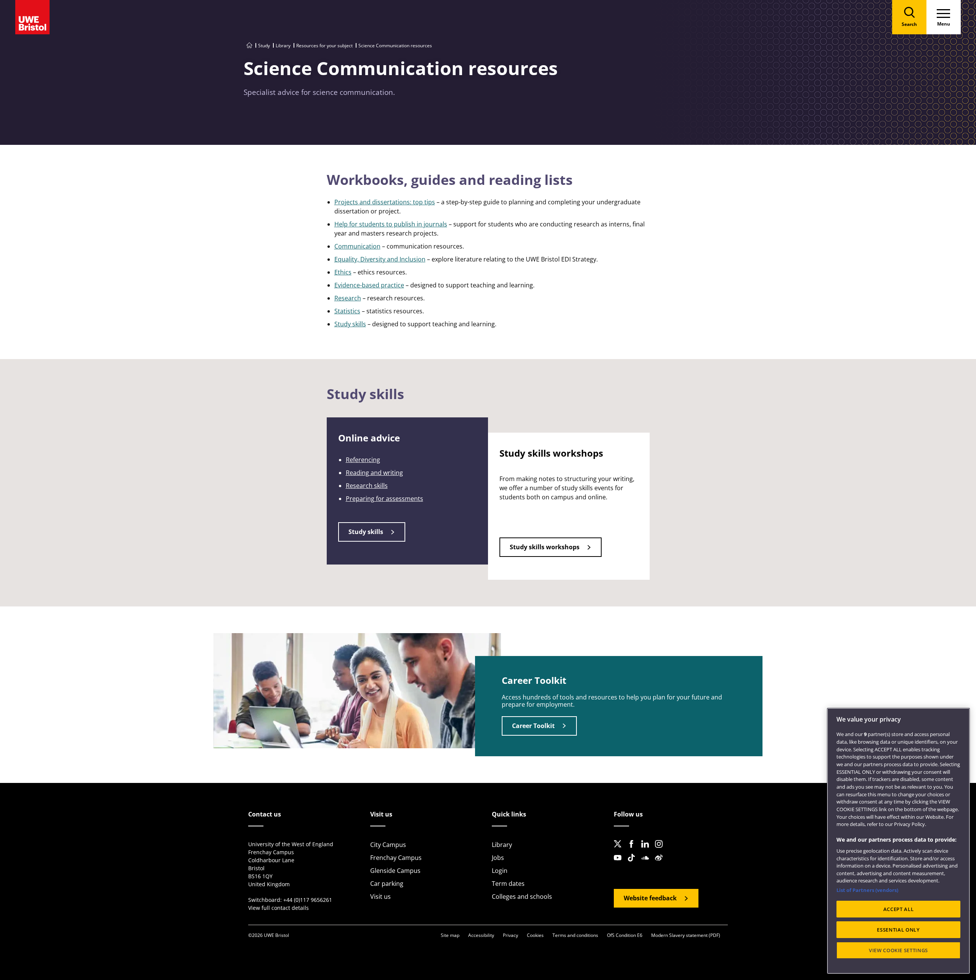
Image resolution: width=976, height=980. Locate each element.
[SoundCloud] (647, 864)
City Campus (388, 844)
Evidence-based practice (369, 285)
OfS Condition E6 (624, 935)
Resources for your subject (324, 45)
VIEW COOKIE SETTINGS (898, 950)
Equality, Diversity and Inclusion (379, 259)
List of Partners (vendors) (867, 890)
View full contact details (278, 907)
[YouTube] (620, 864)
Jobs (498, 857)
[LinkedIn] (647, 850)
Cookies (535, 935)
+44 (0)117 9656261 (307, 899)
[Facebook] (634, 850)
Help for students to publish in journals (390, 224)
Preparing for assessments (384, 498)
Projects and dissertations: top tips (384, 202)
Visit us (380, 896)
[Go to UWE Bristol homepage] (249, 45)
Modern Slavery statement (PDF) (685, 935)
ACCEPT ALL (898, 909)
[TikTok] (634, 864)
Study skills (350, 324)
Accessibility (481, 935)
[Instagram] (661, 850)
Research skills (367, 485)
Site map (450, 935)
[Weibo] (661, 864)
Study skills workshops (545, 547)
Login (499, 870)
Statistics (347, 311)
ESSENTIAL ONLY (898, 929)
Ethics (343, 272)
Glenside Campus (395, 870)
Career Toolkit (533, 726)
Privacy (510, 935)
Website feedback (650, 898)
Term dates (508, 883)
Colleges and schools (522, 896)
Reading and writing (374, 472)
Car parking (386, 883)
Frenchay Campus (396, 857)
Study (264, 45)
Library (283, 45)
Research (347, 298)
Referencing (363, 460)
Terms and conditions (575, 935)
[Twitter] (620, 850)
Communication (357, 246)
